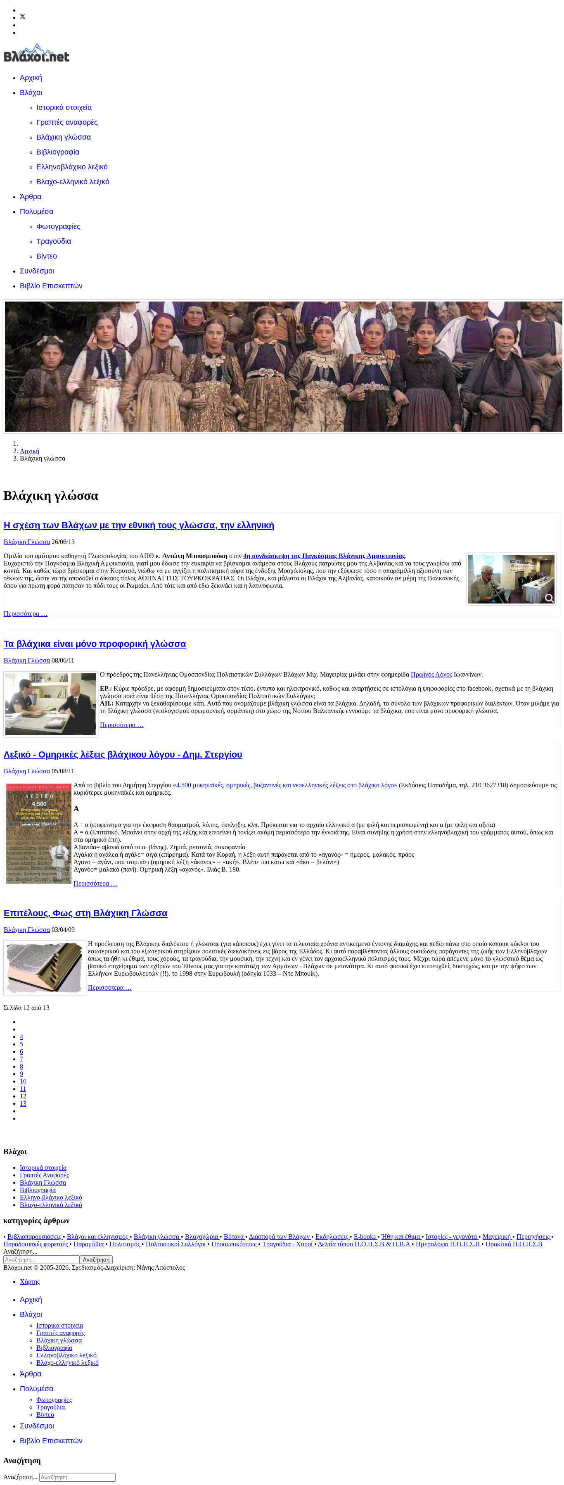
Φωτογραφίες (58, 226)
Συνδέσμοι (37, 271)
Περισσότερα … (25, 613)
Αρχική (31, 78)
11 (23, 1088)
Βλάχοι (31, 92)
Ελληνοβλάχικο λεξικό (72, 167)
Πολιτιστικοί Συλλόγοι (176, 1243)
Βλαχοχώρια (202, 1236)
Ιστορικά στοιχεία (64, 107)
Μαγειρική (497, 1236)
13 (23, 1103)
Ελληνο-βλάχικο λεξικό (51, 1197)
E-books (365, 1236)
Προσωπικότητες (234, 1243)
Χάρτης (30, 1281)
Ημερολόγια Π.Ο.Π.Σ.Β (448, 1243)
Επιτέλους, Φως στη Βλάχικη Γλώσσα (86, 913)
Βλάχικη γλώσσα (63, 137)
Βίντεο (46, 256)
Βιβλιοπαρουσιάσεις (35, 1236)
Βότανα (234, 1236)
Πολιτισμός (125, 1243)
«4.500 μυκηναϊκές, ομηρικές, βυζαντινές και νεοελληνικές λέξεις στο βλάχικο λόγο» (286, 785)
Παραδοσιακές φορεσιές (36, 1243)
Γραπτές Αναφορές (44, 1174)
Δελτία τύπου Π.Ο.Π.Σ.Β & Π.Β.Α (365, 1243)
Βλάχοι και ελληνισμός (98, 1236)
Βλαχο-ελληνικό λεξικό (72, 182)
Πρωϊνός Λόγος (431, 674)
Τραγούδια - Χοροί (288, 1243)
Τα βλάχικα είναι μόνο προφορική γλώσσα (95, 644)
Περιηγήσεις (534, 1236)
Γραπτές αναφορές (67, 122)
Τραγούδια (53, 241)
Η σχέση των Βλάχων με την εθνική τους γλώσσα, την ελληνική (139, 525)
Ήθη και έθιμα (402, 1236)
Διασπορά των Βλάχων (280, 1236)
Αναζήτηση (96, 1260)
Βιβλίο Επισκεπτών (51, 286)
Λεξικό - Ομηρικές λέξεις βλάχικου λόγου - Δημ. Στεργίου (123, 754)
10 (23, 1081)
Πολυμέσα (36, 211)
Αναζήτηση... (20, 1251)
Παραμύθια (89, 1243)
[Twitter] (23, 17)
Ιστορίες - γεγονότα (452, 1236)
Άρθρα (30, 196)
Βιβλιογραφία (57, 152)
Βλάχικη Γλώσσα (27, 541)
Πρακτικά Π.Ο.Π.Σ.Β (514, 1243)
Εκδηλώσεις (332, 1236)
